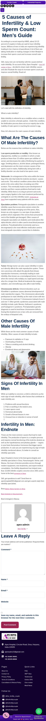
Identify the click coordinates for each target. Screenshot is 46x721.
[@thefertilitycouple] (3, 699)
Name (4, 579)
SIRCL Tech (29, 719)
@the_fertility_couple (12, 696)
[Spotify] (10, 6)
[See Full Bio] (27, 528)
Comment (6, 550)
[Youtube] (2, 6)
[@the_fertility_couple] (3, 696)
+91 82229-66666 (11, 659)
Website (4, 602)
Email (4, 590)
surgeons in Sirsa (20, 473)
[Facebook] (7, 6)
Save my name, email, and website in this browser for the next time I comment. (20, 616)
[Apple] (13, 6)
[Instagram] (4, 6)
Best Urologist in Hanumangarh (12, 494)
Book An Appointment (23, 716)
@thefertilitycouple (11, 699)
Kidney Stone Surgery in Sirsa (15, 489)
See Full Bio (22, 529)
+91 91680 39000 (11, 656)
